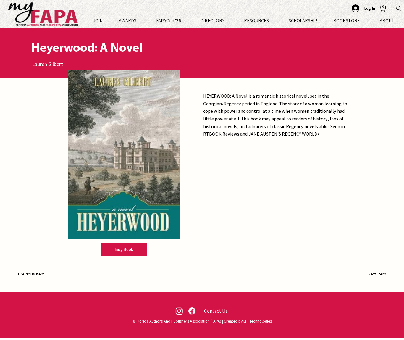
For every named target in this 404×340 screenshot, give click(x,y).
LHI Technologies (257, 321)
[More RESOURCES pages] (271, 21)
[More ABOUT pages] (397, 21)
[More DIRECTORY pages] (227, 21)
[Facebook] (192, 311)
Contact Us (216, 310)
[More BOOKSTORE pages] (362, 21)
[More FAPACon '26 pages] (184, 21)
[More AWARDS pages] (139, 21)
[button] (383, 8)
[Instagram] (179, 311)
